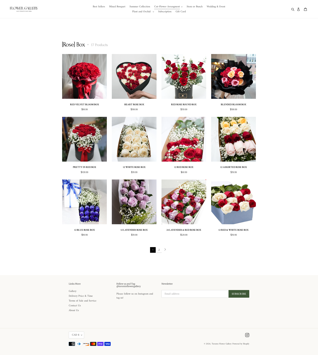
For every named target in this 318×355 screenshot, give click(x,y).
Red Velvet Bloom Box (84, 104)
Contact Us (75, 305)
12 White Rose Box (134, 167)
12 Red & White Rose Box (233, 230)
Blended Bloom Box (233, 104)
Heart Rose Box (134, 104)
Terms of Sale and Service (82, 300)
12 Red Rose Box (183, 167)
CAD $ (75, 335)
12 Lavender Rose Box (134, 230)
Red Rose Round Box (184, 104)
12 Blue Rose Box (84, 230)
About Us (74, 310)
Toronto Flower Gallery (222, 344)
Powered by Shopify (240, 344)
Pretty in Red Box (84, 167)
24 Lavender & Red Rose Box (183, 230)
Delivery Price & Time (81, 296)
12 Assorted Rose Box (233, 167)
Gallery (72, 291)
